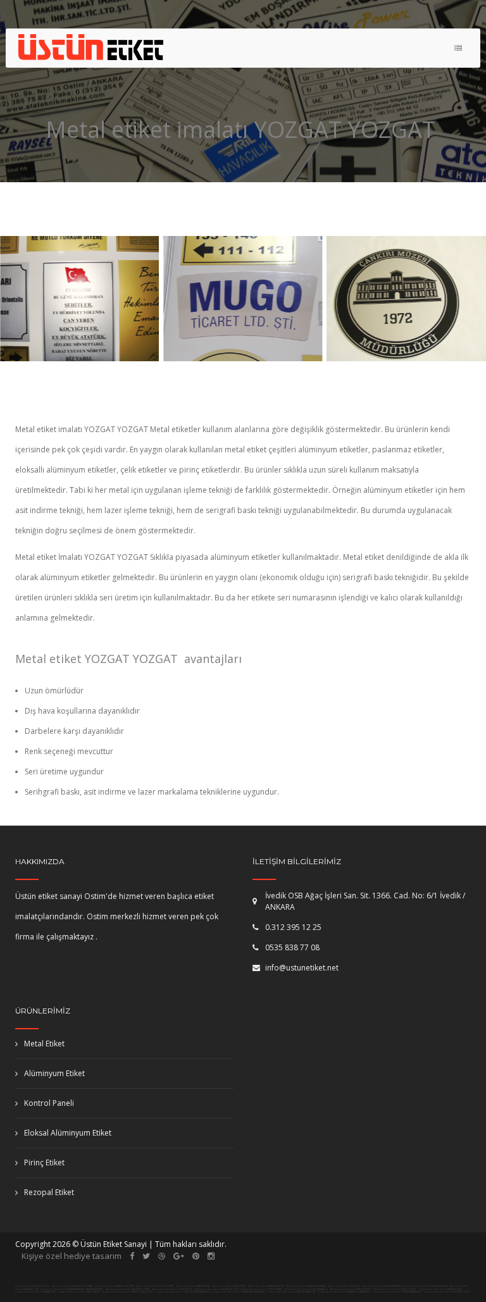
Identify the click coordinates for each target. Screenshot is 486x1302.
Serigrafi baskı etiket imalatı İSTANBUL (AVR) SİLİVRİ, (127, 1292)
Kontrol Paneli (49, 1103)
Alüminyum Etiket (54, 1073)
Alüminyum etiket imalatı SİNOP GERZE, (173, 1289)
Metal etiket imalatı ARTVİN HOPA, (193, 1286)
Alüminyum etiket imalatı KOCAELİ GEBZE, (395, 1289)
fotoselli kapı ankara (228, 1267)
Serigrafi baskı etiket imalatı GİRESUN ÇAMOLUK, (291, 1292)
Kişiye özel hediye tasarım (72, 1256)
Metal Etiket (44, 1043)
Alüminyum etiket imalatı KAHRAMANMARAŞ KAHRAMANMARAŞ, (72, 1289)
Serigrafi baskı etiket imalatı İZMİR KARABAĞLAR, (397, 1292)
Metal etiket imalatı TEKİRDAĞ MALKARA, (306, 1286)
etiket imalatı (395, 1267)
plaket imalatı (158, 1279)
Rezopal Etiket (49, 1192)
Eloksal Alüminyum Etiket (67, 1132)
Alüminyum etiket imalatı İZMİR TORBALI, (262, 1289)
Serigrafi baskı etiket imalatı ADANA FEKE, (35, 1292)
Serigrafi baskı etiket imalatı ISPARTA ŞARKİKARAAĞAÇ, (238, 1292)
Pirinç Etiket (44, 1162)
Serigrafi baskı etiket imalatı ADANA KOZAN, (441, 1289)
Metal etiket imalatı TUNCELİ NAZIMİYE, (155, 1286)
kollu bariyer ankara (232, 1279)
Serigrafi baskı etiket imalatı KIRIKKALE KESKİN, (447, 1292)
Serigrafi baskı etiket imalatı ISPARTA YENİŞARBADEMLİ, (344, 1292)
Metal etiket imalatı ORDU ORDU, (344, 1286)
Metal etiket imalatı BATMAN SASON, (266, 1286)
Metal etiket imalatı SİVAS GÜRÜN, (229, 1286)
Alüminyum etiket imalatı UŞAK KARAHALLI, (306, 1289)
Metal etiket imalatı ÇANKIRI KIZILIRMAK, (72, 1286)
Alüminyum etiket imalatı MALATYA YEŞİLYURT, (128, 1289)
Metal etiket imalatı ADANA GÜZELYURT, (114, 1286)
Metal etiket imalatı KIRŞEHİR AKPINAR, (382, 1286)
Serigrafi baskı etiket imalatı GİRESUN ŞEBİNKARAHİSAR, (182, 1292)
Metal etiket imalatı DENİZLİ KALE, (32, 1286)
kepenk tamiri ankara (319, 1267)
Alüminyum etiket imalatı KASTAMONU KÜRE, (217, 1289)
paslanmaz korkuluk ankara (336, 1279)
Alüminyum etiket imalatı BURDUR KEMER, (351, 1289)
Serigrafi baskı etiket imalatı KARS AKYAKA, (79, 1292)
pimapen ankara (147, 1267)
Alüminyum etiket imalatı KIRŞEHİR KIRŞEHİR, (426, 1286)
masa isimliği (96, 1279)
